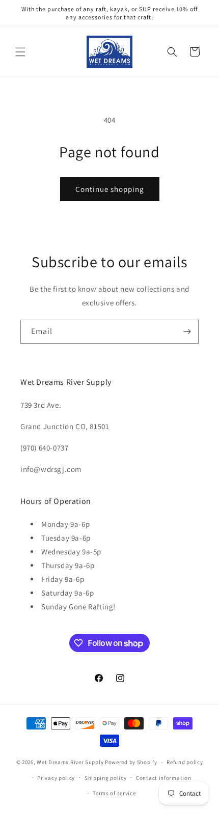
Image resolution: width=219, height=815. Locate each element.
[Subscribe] (187, 332)
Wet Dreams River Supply (70, 762)
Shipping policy (106, 777)
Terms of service (114, 793)
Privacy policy (56, 777)
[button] (20, 52)
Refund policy (185, 762)
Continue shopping (109, 189)
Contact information (163, 777)
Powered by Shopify (131, 762)
